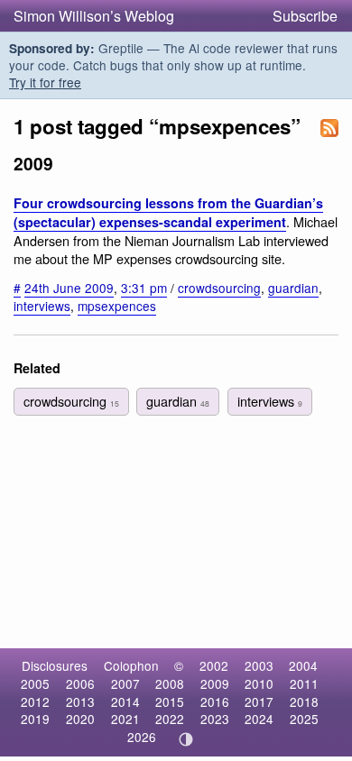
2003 (259, 665)
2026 (141, 737)
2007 (125, 683)
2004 (303, 665)
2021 (125, 719)
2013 (80, 701)
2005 (35, 683)
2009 (214, 683)
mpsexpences (117, 306)
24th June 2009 (69, 288)
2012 (35, 701)
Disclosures (55, 665)
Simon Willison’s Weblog (94, 15)
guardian (293, 288)
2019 (35, 719)
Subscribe (305, 15)
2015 (169, 701)
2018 (304, 701)
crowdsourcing (219, 288)
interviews (42, 306)
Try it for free (45, 82)
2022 (169, 719)
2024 (259, 719)
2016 (214, 701)
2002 (213, 665)
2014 (125, 701)
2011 (304, 683)
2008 (169, 683)
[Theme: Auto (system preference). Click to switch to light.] (186, 739)
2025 (304, 719)
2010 (259, 683)
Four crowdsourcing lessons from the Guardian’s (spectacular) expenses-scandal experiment (168, 212)
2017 (259, 701)
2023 (214, 719)
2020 (80, 719)
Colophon (131, 665)
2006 (80, 683)
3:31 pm (144, 288)
